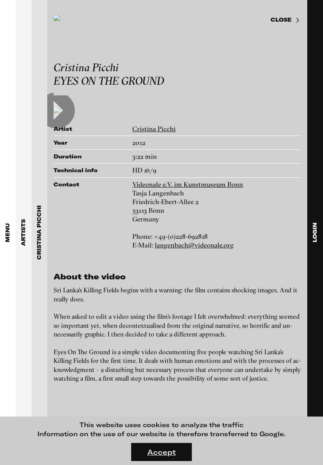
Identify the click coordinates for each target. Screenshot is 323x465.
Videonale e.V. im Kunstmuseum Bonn (187, 184)
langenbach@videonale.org (194, 245)
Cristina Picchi (154, 129)
